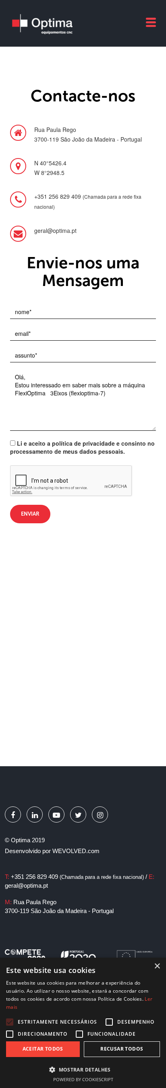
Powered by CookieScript (83, 1079)
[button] (83, 1069)
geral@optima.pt (26, 885)
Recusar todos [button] (121, 1048)
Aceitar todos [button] (43, 1048)
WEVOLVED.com (76, 850)
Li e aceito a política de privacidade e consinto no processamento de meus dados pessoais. (82, 447)
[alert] (83, 1023)
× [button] (157, 966)
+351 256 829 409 (77, 876)
